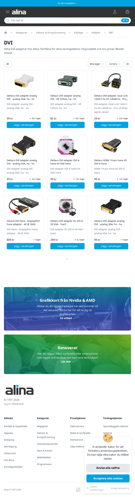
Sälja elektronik (78, 446)
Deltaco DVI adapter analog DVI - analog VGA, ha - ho (22, 97)
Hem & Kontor (45, 450)
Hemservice (76, 439)
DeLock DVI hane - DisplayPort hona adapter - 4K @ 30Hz (23, 222)
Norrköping (10, 446)
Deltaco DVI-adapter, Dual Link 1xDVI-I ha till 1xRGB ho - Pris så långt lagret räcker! (111, 99)
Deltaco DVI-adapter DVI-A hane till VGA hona (64, 162)
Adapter (96, 32)
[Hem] (5, 32)
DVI (111, 32)
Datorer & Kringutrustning (50, 32)
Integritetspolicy (120, 488)
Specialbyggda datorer (115, 426)
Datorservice (77, 426)
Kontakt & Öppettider (15, 426)
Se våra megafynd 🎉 (67, 3)
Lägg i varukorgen (27, 125)
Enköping (9, 439)
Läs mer (67, 361)
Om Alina (9, 460)
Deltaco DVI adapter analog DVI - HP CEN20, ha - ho (65, 97)
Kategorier (21, 32)
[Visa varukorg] (127, 11)
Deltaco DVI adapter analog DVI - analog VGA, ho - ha (109, 222)
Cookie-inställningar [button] (97, 488)
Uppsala (8, 433)
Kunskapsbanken (13, 466)
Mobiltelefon (44, 457)
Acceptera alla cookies (108, 478)
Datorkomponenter (47, 443)
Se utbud (67, 318)
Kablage (78, 32)
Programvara (44, 464)
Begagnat (42, 426)
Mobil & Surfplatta (80, 433)
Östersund (10, 453)
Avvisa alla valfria (108, 468)
